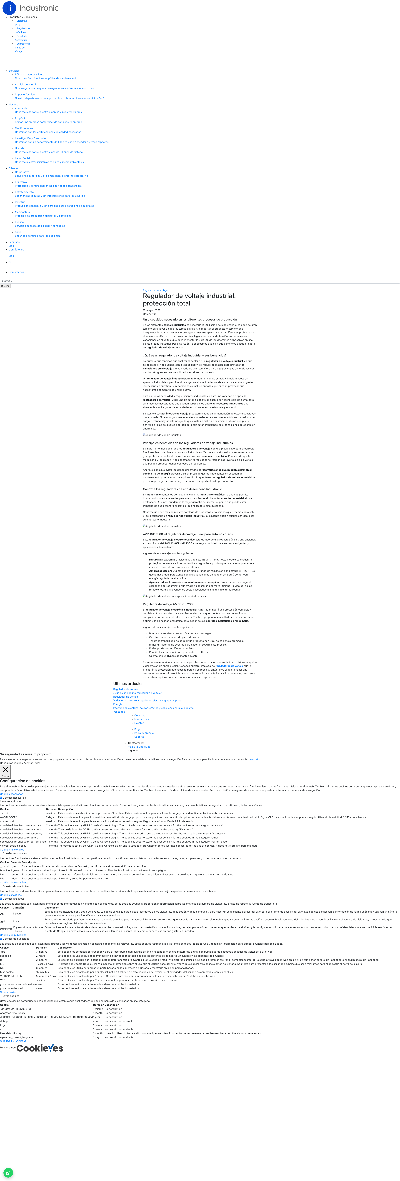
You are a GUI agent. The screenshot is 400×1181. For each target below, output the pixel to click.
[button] (10, 262)
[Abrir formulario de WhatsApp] (8, 1173)
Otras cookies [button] (8, 992)
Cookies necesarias (14, 797)
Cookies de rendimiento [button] (14, 882)
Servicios (14, 70)
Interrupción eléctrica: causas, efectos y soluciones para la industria (153, 707)
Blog (11, 245)
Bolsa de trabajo (144, 732)
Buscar (5, 286)
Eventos (139, 722)
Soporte (139, 736)
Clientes (13, 168)
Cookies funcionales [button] (12, 849)
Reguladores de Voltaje (22, 30)
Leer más (254, 759)
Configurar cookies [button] (11, 763)
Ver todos (119, 711)
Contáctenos (16, 249)
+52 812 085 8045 (139, 746)
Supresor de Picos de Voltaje (22, 47)
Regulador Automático (21, 38)
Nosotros (14, 104)
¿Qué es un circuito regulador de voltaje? (137, 692)
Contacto (139, 715)
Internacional (142, 719)
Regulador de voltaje (155, 290)
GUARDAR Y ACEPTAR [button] (13, 1041)
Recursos (14, 242)
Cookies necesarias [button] (11, 793)
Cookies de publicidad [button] (13, 934)
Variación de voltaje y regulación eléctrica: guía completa (147, 700)
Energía (117, 704)
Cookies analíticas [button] (11, 894)
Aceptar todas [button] (31, 763)
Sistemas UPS (21, 22)
